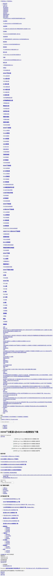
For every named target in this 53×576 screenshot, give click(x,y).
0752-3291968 (4, 561)
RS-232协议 (5, 490)
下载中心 (5, 426)
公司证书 (8, 550)
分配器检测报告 (13, 472)
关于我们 (5, 539)
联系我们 (5, 545)
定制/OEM (8, 548)
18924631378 (3, 562)
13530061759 (3, 554)
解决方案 (8, 531)
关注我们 (8, 546)
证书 (4, 549)
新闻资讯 (5, 526)
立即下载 (3, 436)
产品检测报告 (6, 472)
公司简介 (8, 541)
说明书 (4, 492)
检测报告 (5, 428)
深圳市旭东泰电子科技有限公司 (13, 568)
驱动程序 (5, 489)
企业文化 (8, 543)
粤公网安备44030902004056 (42, 568)
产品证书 (8, 552)
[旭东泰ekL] (26, 1)
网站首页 (5, 3)
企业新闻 (8, 530)
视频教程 (8, 527)
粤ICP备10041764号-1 (31, 568)
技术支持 (8, 529)
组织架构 (8, 542)
